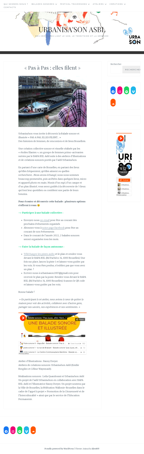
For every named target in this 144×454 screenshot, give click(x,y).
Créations (116, 4)
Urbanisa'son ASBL (72, 29)
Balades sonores (43, 4)
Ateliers (98, 4)
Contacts (10, 7)
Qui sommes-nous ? (16, 4)
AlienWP (95, 449)
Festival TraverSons (73, 4)
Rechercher (116, 64)
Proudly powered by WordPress (59, 449)
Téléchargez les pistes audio (39, 254)
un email (45, 220)
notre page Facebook (53, 227)
